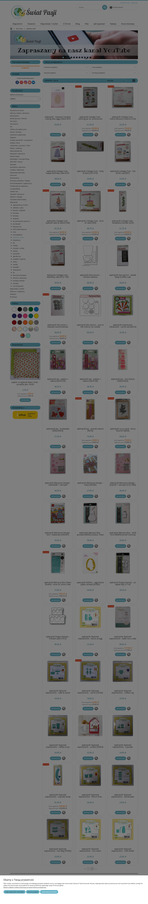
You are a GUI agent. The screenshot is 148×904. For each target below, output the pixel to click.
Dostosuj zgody (32, 892)
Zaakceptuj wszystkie (49, 892)
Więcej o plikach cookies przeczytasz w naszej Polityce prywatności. (24, 887)
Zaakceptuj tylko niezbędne (14, 892)
